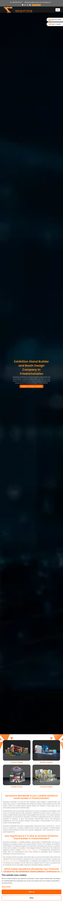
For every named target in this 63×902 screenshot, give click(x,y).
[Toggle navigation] (57, 9)
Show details (6, 887)
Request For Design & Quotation (31, 386)
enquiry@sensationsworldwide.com (39, 2)
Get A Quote (36, 5)
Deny (31, 898)
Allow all (32, 892)
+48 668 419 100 (17, 2)
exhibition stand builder (10, 861)
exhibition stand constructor (30, 850)
